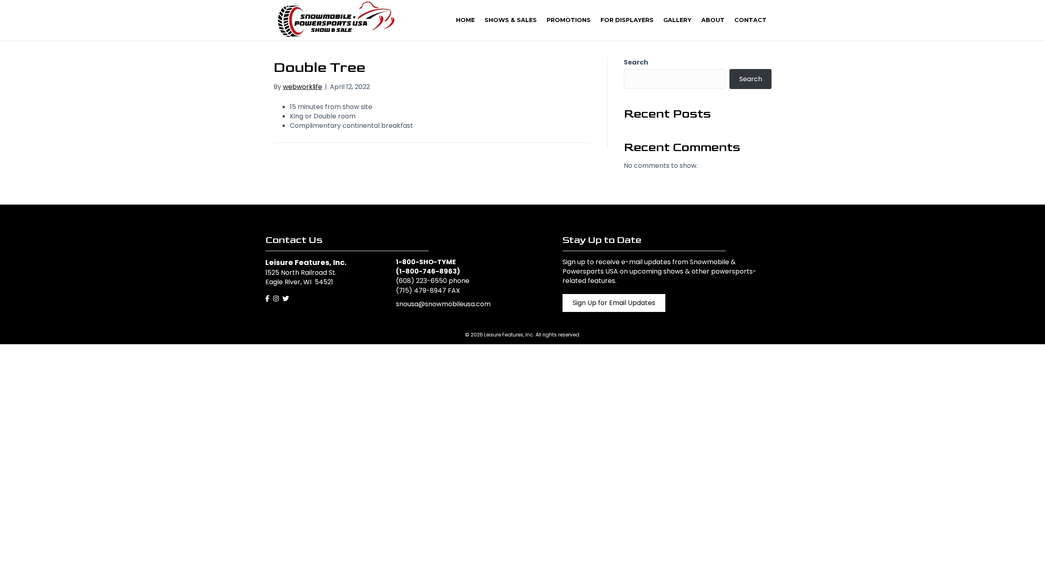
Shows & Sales (511, 20)
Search (636, 62)
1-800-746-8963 (428, 271)
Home (465, 20)
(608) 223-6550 (421, 280)
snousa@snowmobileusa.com (443, 304)
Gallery (677, 20)
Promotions (569, 20)
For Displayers (627, 20)
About (713, 20)
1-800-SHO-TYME (426, 262)
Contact (750, 20)
